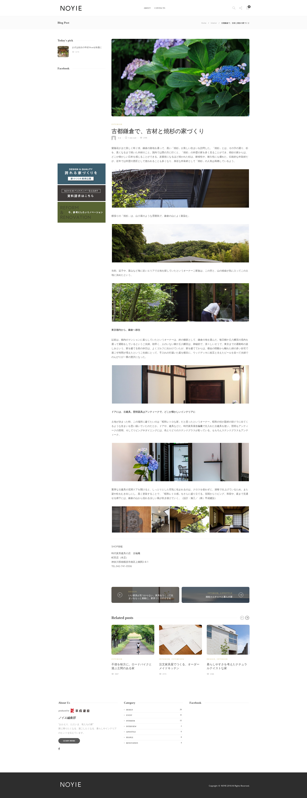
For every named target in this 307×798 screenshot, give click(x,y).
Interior (214, 23)
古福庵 (199, 426)
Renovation (154, 743)
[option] (133, 649)
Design (132, 592)
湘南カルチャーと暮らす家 (219, 597)
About (147, 8)
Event (154, 715)
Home (203, 23)
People (154, 737)
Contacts (159, 8)
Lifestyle (226, 593)
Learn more (69, 741)
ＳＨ (119, 138)
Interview (178, 659)
